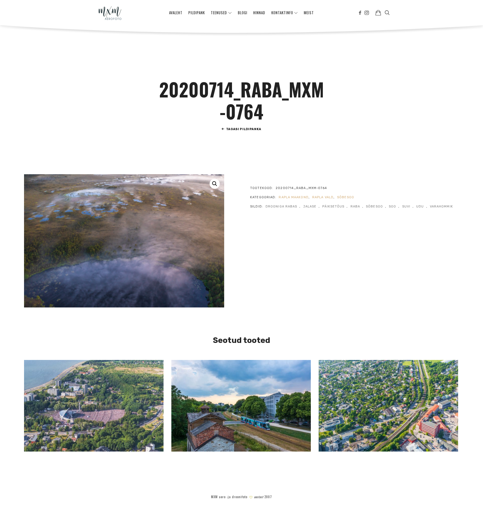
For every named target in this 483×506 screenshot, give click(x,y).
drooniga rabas (281, 206)
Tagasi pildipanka (243, 129)
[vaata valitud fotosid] (378, 12)
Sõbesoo (345, 197)
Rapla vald (322, 197)
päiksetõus (333, 206)
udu (420, 206)
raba (355, 206)
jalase (310, 206)
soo (392, 206)
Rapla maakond (293, 197)
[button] (215, 184)
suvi (406, 206)
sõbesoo (374, 206)
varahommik (441, 206)
